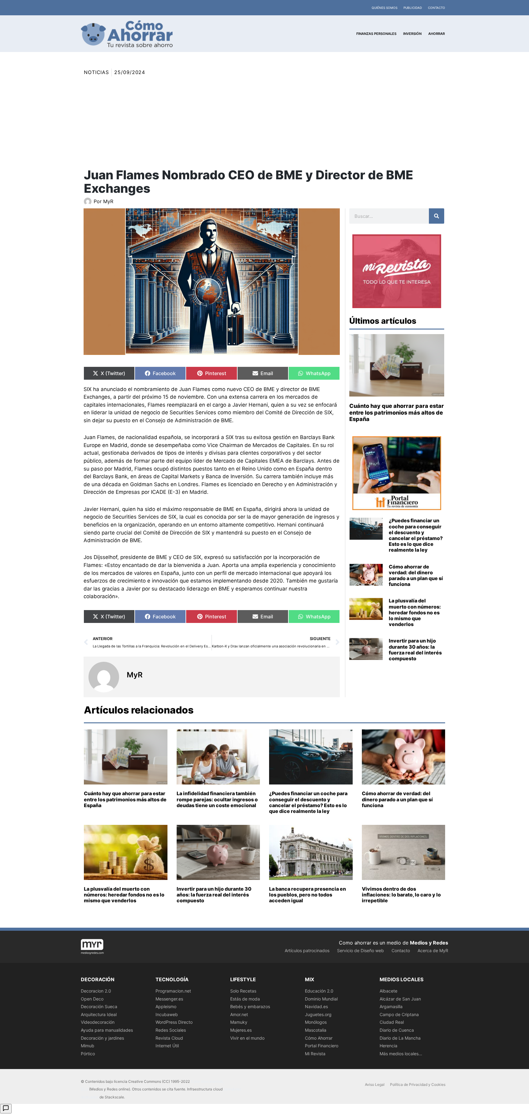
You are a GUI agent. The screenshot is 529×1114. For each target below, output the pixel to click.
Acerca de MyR (433, 950)
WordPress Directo (174, 1022)
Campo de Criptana (399, 1014)
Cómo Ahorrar (318, 1038)
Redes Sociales (171, 1030)
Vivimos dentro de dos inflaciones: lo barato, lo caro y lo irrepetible (401, 894)
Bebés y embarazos (250, 1006)
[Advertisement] (264, 122)
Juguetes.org (318, 1014)
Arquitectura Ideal (99, 1014)
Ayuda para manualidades (107, 1030)
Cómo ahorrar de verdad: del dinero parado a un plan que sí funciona (416, 575)
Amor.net (239, 1014)
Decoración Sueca (99, 1006)
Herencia (388, 1045)
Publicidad (412, 7)
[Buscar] (436, 216)
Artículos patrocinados (307, 950)
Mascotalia (315, 1030)
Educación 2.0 (319, 990)
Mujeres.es (241, 1030)
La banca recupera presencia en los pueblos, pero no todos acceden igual (307, 894)
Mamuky (238, 1022)
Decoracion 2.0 (96, 990)
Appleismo (166, 1006)
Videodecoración (97, 1022)
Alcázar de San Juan (400, 998)
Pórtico (88, 1053)
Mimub (87, 1045)
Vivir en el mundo (247, 1038)
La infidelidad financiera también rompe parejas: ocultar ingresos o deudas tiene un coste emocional (217, 799)
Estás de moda (245, 998)
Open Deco (92, 998)
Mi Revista (315, 1053)
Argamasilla (391, 1006)
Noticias (96, 72)
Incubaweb (167, 1014)
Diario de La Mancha (400, 1038)
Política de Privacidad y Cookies (417, 1084)
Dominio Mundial (321, 998)
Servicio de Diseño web (360, 950)
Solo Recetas (243, 990)
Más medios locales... (401, 1053)
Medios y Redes (429, 943)
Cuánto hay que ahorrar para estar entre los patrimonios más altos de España (396, 412)
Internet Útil (167, 1045)
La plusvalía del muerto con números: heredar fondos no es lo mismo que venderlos (415, 612)
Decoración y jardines (102, 1038)
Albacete (388, 990)
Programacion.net (173, 990)
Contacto (436, 7)
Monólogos (316, 1022)
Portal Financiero (321, 1045)
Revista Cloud (169, 1038)
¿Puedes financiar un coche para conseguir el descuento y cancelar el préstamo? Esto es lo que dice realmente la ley (416, 535)
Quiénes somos (384, 7)
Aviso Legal (375, 1084)
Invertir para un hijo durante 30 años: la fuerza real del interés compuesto (415, 649)
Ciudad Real (392, 1022)
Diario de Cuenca (397, 1030)
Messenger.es (169, 998)
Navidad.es (316, 1006)
